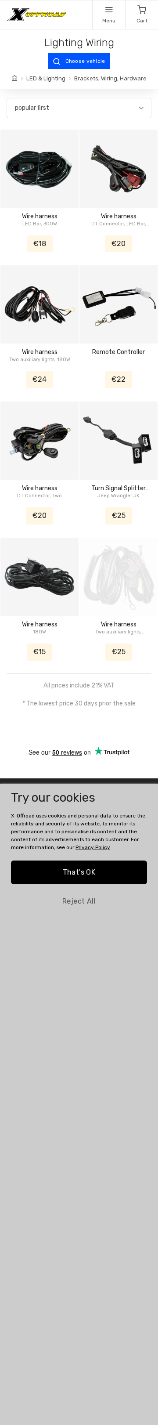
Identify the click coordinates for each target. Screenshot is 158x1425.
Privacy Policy (92, 847)
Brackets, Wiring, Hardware (110, 78)
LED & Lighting (45, 78)
